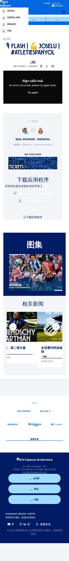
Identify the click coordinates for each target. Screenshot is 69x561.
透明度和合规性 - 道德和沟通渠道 (20, 517)
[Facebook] (13, 524)
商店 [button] (36, 489)
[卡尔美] (45, 411)
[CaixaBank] (56, 424)
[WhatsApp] (53, 66)
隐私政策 (22, 513)
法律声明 (31, 513)
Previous (13, 326)
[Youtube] (9, 524)
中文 (9, 30)
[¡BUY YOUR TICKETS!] (32, 163)
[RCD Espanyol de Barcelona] (6, 7)
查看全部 (34, 439)
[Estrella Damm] (34, 424)
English (11, 24)
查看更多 (45, 524)
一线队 (33, 62)
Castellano (13, 17)
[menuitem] (57, 4)
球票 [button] (36, 499)
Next (56, 326)
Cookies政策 (11, 513)
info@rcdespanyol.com (35, 472)
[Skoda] (47, 3)
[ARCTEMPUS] (23, 411)
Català (11, 10)
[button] (34, 19)
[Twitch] (29, 524)
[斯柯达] (12, 424)
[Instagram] (21, 524)
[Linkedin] (25, 524)
